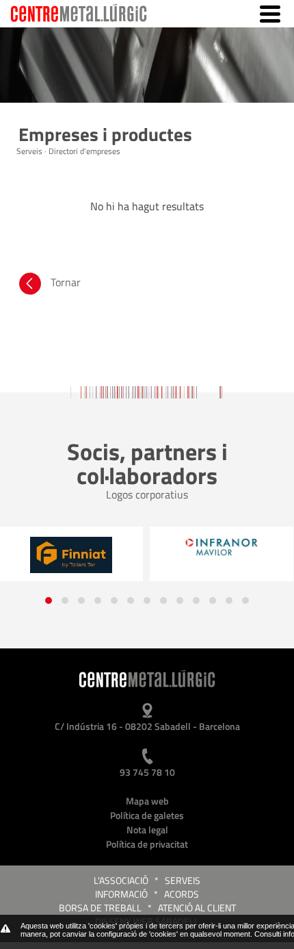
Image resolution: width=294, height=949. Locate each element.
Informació (121, 894)
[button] (48, 600)
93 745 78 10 (147, 772)
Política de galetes (147, 815)
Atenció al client (197, 907)
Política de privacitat (147, 844)
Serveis (182, 880)
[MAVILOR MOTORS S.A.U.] (221, 547)
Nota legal (147, 829)
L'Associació (121, 880)
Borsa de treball (100, 907)
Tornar (66, 282)
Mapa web (147, 801)
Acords (181, 894)
